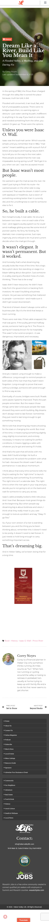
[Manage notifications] (5, 917)
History (14, 641)
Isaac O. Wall (25, 641)
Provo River (38, 641)
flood (7, 641)
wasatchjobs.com (36, 890)
